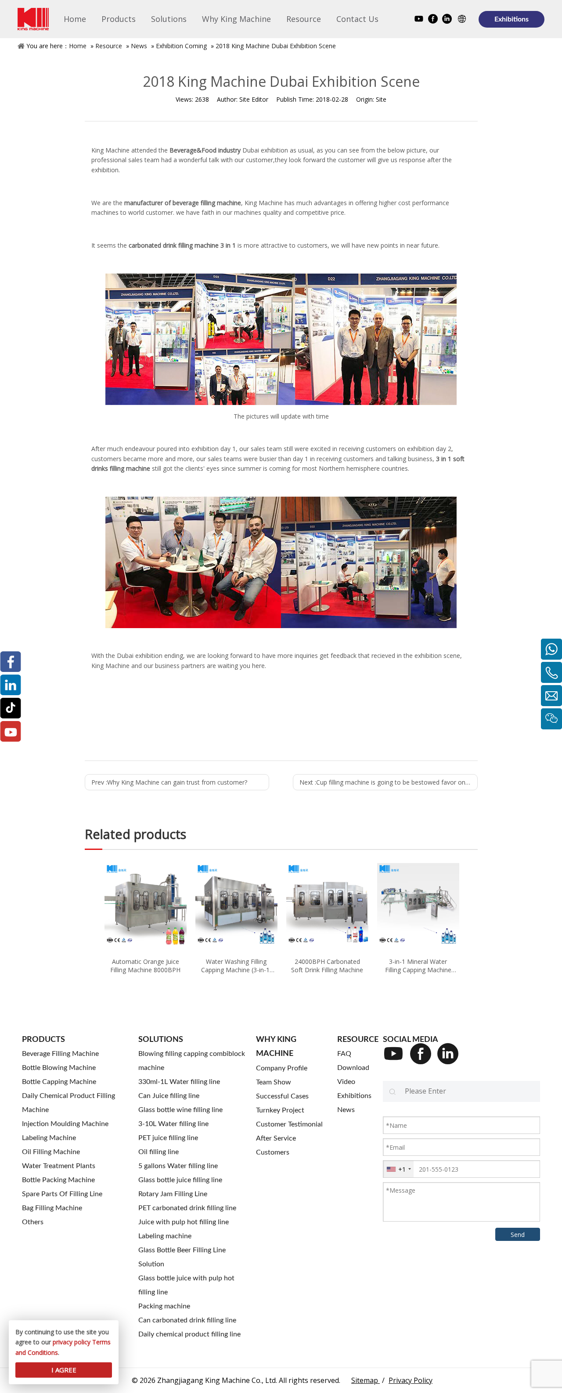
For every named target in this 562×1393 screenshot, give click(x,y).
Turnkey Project (280, 1110)
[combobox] (398, 1169)
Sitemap (365, 1380)
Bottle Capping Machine (59, 1081)
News (139, 46)
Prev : (169, 782)
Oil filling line (158, 1151)
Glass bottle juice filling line (180, 1179)
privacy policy (71, 1342)
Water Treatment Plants (58, 1165)
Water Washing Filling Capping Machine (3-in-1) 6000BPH (236, 965)
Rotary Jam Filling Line (172, 1194)
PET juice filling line (168, 1137)
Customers (272, 1152)
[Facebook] (433, 20)
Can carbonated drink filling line (187, 1320)
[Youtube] (419, 20)
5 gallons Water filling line (178, 1165)
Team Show (273, 1082)
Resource (108, 46)
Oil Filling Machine (51, 1151)
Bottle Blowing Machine (59, 1067)
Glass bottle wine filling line (180, 1109)
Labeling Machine (49, 1137)
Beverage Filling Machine (60, 1053)
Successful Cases (282, 1096)
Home (77, 46)
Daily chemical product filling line (189, 1334)
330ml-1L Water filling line (179, 1081)
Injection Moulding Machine (65, 1123)
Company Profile (281, 1068)
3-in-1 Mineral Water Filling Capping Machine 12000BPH (418, 965)
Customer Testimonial (289, 1124)
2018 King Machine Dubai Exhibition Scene (276, 46)
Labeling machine (164, 1236)
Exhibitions (511, 19)
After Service (276, 1138)
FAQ (344, 1053)
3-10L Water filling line (173, 1123)
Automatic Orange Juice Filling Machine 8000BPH (145, 965)
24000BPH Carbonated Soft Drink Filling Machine (327, 965)
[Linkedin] (447, 20)
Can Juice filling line (168, 1095)
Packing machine (164, 1306)
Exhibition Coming (181, 46)
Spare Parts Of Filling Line (62, 1194)
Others (32, 1222)
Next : (388, 782)
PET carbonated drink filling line (187, 1208)
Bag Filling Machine (52, 1208)
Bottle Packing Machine (58, 1179)
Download (353, 1067)
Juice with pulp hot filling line (183, 1222)
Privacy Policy (410, 1380)
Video (346, 1081)
